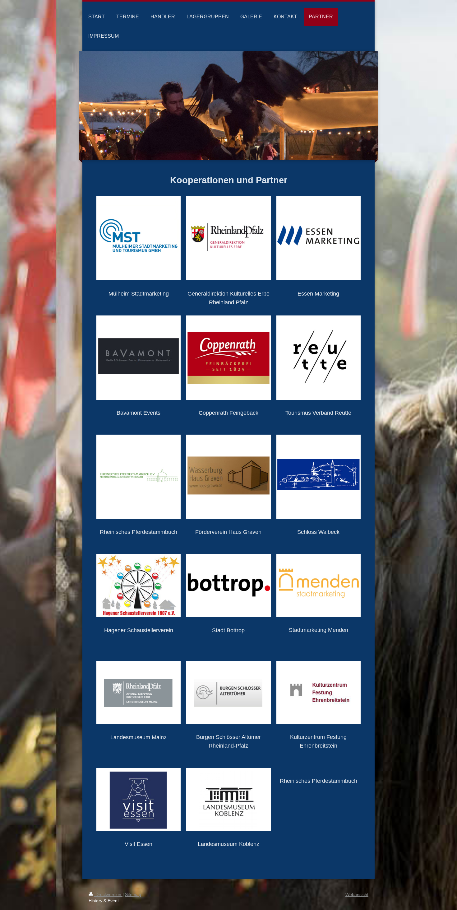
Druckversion (108, 894)
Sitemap (133, 894)
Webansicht (356, 894)
